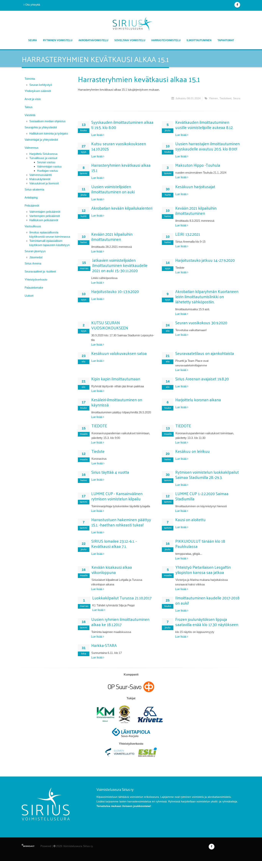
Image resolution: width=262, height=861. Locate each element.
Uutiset (29, 295)
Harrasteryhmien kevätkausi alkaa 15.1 (121, 167)
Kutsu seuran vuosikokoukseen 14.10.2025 (118, 146)
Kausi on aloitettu (190, 519)
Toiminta (30, 78)
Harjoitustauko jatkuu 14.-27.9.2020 (205, 260)
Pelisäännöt (32, 205)
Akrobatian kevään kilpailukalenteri (121, 208)
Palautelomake (34, 287)
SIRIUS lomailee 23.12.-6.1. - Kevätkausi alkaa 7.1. (114, 543)
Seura (32, 40)
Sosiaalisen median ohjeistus (47, 121)
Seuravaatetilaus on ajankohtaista (204, 353)
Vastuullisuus (33, 226)
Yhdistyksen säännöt (38, 91)
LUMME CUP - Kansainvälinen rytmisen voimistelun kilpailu (117, 496)
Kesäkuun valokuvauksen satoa (119, 353)
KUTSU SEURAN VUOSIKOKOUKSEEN (109, 325)
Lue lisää (97, 134)
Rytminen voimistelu (57, 40)
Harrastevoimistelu (165, 40)
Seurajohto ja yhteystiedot (41, 127)
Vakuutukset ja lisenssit (44, 183)
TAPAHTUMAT (226, 40)
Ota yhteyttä (32, 4)
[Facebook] (237, 5)
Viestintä (30, 115)
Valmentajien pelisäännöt (44, 211)
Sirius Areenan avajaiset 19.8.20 (202, 378)
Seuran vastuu (46, 162)
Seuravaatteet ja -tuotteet (40, 271)
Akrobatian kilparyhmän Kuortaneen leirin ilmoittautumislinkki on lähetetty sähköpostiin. (206, 296)
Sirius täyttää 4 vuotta (110, 472)
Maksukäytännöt (39, 179)
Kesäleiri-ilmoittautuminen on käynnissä (116, 402)
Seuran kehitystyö (40, 84)
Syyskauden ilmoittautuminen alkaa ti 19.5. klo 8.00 (122, 124)
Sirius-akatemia (34, 189)
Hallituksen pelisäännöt (43, 220)
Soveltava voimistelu (129, 40)
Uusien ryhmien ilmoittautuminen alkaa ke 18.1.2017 (120, 622)
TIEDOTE (99, 425)
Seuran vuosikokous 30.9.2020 (201, 322)
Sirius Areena (33, 263)
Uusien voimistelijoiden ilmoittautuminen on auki (113, 189)
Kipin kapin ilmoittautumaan (115, 378)
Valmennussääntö (40, 174)
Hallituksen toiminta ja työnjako (48, 133)
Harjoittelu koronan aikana (198, 399)
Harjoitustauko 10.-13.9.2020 (115, 291)
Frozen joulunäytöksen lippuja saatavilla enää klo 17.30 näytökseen (206, 622)
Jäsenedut (35, 257)
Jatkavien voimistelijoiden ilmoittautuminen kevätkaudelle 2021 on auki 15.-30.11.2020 (119, 265)
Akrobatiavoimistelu (93, 40)
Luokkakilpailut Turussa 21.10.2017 (122, 597)
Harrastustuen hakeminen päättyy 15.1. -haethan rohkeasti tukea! (121, 522)
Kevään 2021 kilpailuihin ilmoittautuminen (196, 210)
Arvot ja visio (33, 99)
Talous (29, 107)
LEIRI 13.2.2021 (187, 234)
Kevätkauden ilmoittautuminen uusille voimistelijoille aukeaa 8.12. (204, 124)
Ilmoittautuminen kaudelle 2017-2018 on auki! (207, 600)
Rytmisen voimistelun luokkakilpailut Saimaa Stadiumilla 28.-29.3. (207, 474)
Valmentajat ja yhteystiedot (41, 139)
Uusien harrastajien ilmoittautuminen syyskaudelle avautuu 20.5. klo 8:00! (207, 146)
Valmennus (32, 147)
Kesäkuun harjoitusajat (195, 186)
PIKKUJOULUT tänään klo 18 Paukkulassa (200, 543)
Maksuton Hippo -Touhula (197, 165)
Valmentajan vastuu (49, 166)
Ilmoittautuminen (199, 40)
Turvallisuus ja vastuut (43, 158)
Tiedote (98, 451)
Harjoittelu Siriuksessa (43, 153)
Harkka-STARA (104, 645)
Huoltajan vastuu (47, 170)
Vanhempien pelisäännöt (44, 216)
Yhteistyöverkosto (36, 279)
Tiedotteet (225, 98)
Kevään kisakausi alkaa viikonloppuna (111, 569)
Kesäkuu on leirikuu (192, 451)
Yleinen (213, 98)
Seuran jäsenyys (35, 251)
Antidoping (31, 197)
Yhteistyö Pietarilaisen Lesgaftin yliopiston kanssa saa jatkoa (203, 569)
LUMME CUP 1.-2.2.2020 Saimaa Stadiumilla (201, 496)
